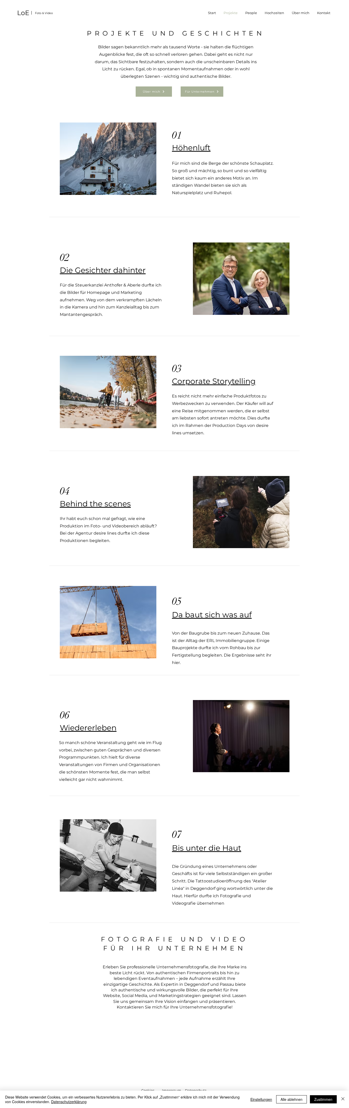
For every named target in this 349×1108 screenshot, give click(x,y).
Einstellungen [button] (261, 1099)
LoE (23, 13)
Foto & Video (44, 13)
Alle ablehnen (292, 1099)
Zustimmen (323, 1099)
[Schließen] (343, 1099)
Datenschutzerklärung (69, 1101)
